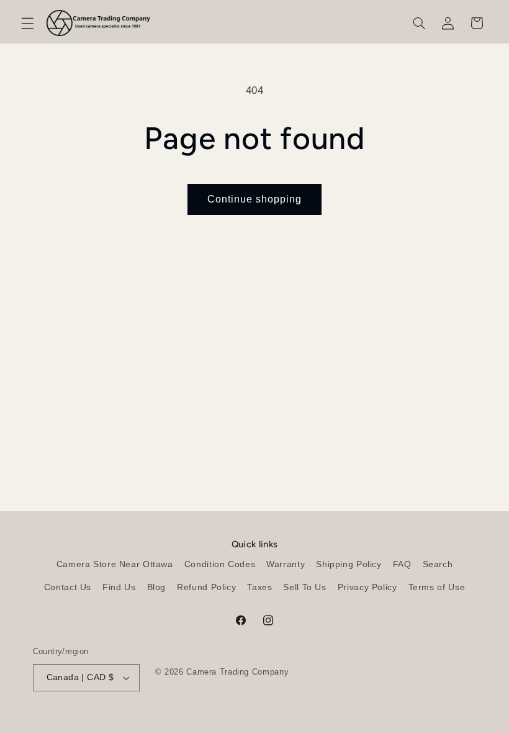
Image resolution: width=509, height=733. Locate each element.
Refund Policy (206, 587)
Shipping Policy (348, 564)
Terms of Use (437, 587)
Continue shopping (254, 199)
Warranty (285, 564)
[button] (27, 23)
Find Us (118, 587)
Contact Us (67, 587)
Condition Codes (219, 564)
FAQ (402, 564)
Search (438, 564)
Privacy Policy (367, 587)
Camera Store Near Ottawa (114, 564)
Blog (156, 587)
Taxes (259, 587)
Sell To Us (304, 587)
